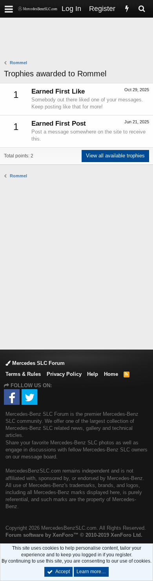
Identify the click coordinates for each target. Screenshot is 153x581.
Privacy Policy (64, 374)
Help (92, 374)
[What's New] (126, 9)
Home (111, 374)
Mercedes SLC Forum (38, 363)
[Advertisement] (78, 39)
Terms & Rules (23, 374)
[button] (9, 9)
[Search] (141, 9)
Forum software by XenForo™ (73, 535)
